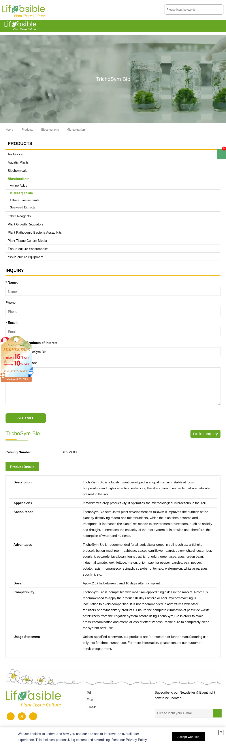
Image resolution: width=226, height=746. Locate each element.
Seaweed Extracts (23, 207)
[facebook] (11, 716)
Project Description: (21, 363)
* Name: (12, 282)
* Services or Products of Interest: (32, 343)
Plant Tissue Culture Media (27, 240)
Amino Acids (18, 185)
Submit (25, 418)
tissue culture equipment (25, 257)
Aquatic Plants (18, 162)
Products (28, 129)
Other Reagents (19, 216)
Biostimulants (50, 129)
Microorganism (76, 129)
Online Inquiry (205, 434)
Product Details (22, 467)
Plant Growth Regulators (25, 224)
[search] (221, 9)
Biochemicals (17, 170)
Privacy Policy (136, 740)
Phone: (11, 302)
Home (9, 129)
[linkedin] (33, 716)
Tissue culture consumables (28, 249)
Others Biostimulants (24, 200)
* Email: (12, 322)
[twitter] (22, 716)
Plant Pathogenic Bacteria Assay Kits (35, 232)
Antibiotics (15, 154)
